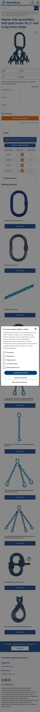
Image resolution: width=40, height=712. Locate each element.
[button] (20, 382)
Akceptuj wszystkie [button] (21, 373)
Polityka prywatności (9, 348)
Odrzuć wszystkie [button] (20, 378)
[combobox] (36, 329)
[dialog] (20, 356)
